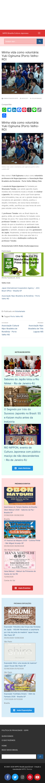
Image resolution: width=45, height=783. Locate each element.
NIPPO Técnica (27, 769)
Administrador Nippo (10, 98)
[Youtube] (37, 777)
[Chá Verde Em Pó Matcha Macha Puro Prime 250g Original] (23, 276)
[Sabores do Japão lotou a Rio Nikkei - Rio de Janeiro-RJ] (22, 376)
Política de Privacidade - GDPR (15, 730)
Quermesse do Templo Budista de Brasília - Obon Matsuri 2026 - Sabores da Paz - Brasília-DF (21, 510)
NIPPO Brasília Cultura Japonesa (15, 33)
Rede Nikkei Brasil (10, 750)
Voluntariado (36, 98)
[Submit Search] (40, 41)
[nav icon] (39, 33)
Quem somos (7, 736)
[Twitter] (15, 777)
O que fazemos (8, 740)
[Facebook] (7, 777)
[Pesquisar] (40, 756)
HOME (4, 746)
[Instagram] (22, 777)
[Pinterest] (30, 777)
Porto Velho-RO (16, 316)
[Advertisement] (22, 15)
